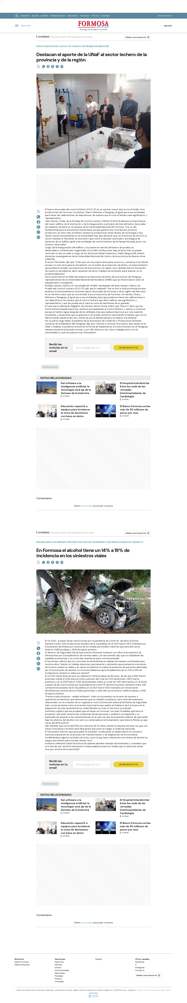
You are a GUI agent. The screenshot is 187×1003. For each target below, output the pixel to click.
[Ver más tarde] (38, 67)
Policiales (85, 16)
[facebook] (48, 66)
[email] (57, 66)
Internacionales (57, 16)
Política (95, 16)
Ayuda (168, 990)
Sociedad (105, 16)
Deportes (25, 16)
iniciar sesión (86, 505)
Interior (44, 16)
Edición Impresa (164, 16)
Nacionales (72, 16)
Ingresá (168, 25)
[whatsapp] (43, 66)
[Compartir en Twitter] (52, 66)
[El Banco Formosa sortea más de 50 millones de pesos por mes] (106, 411)
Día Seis (35, 16)
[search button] (17, 16)
